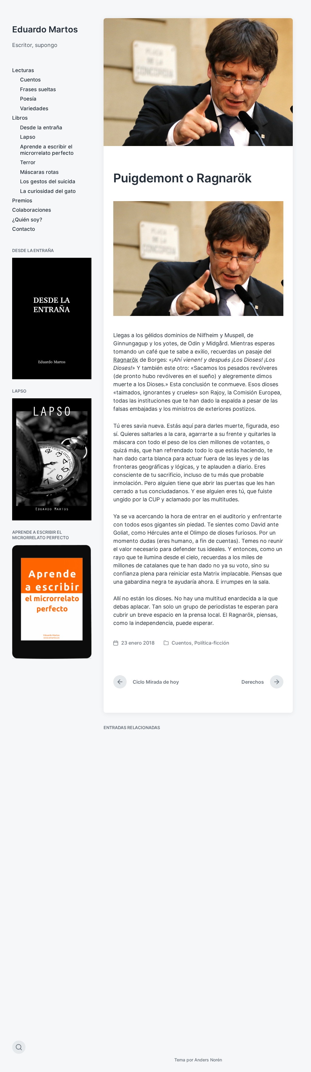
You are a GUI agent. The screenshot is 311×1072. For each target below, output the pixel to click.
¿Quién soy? (27, 220)
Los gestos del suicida (47, 181)
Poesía (28, 99)
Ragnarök (125, 360)
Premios (22, 200)
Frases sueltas (38, 89)
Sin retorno (126, 911)
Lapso (27, 137)
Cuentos (30, 80)
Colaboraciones (31, 210)
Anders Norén (208, 1059)
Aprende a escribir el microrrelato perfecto (46, 150)
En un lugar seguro (236, 912)
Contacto (23, 229)
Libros (20, 118)
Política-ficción (211, 643)
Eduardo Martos (45, 29)
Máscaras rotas (39, 172)
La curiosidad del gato (48, 191)
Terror (28, 162)
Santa (217, 807)
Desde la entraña (41, 127)
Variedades (34, 108)
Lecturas (23, 70)
